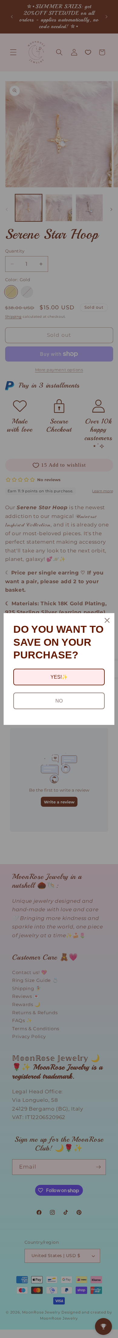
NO (59, 700)
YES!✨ (59, 677)
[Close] (107, 620)
